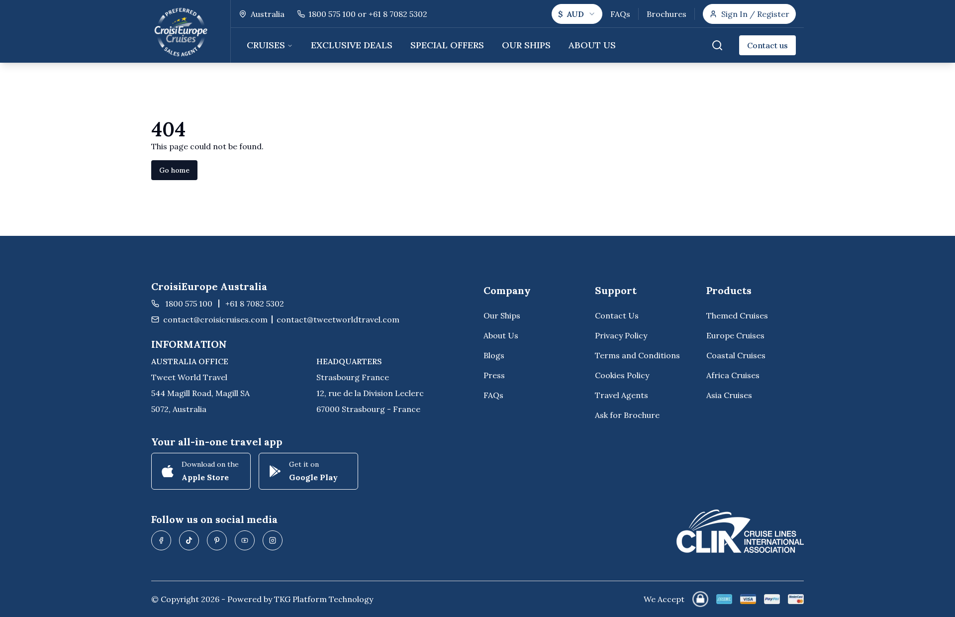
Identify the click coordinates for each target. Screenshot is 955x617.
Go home (174, 170)
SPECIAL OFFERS (447, 45)
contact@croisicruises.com (215, 319)
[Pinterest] (217, 540)
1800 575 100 (188, 303)
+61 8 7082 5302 (254, 303)
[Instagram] (273, 540)
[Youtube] (245, 540)
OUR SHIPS (526, 45)
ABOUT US (592, 45)
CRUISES (266, 45)
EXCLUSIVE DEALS (351, 45)
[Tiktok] (189, 540)
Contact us (767, 45)
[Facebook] (161, 540)
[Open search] (717, 45)
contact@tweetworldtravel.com (338, 319)
